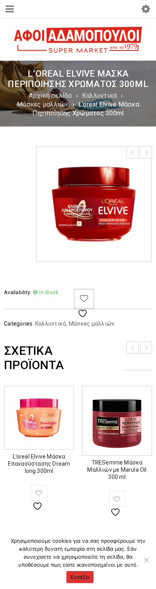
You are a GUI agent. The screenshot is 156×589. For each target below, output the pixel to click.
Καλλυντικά (99, 95)
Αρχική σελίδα (50, 95)
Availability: (17, 292)
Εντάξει (80, 577)
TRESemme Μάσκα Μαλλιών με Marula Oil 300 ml (116, 469)
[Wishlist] (84, 299)
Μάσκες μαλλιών (42, 104)
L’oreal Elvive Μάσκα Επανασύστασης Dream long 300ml (39, 463)
